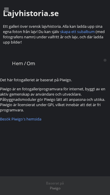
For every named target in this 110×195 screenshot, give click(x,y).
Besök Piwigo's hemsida (20, 119)
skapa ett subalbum (77, 31)
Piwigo (55, 188)
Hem (17, 63)
